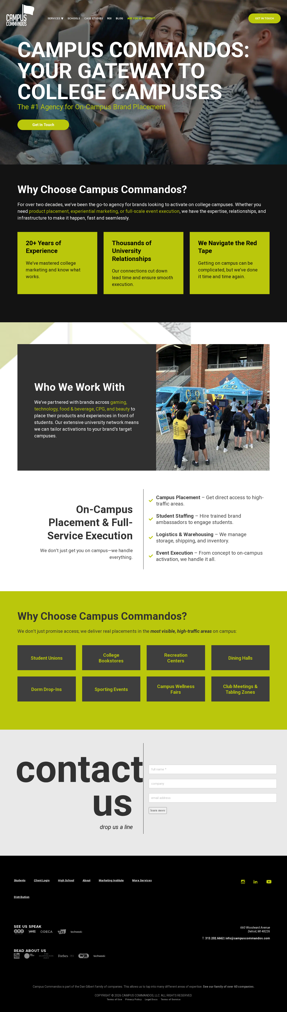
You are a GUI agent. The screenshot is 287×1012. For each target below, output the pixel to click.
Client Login (42, 880)
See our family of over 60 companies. (228, 986)
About (86, 880)
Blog (119, 18)
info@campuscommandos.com (248, 938)
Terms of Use (114, 999)
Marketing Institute (111, 880)
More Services (142, 880)
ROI (109, 18)
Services (53, 18)
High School (66, 880)
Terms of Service (170, 999)
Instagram (243, 882)
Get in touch (264, 18)
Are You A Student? (141, 18)
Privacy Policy (133, 999)
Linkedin (255, 882)
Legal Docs (151, 999)
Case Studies (93, 18)
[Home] (20, 25)
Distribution (21, 897)
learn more (157, 810)
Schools (73, 18)
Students (19, 880)
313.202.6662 (214, 938)
